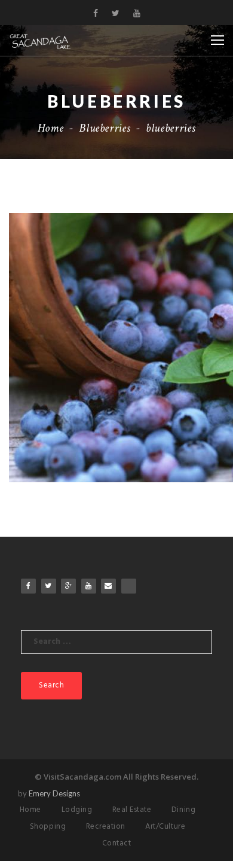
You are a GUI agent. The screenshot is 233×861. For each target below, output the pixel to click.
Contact (116, 843)
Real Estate (132, 810)
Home (51, 128)
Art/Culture (165, 826)
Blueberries (104, 128)
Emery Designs (54, 793)
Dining (183, 810)
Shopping (48, 826)
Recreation (105, 826)
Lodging (77, 810)
